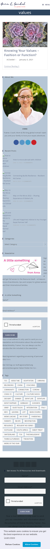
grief (6, 408)
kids (6, 412)
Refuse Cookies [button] (12, 544)
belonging (9, 385)
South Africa (22, 430)
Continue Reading (11, 66)
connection (23, 390)
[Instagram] (22, 142)
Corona (36, 390)
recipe (18, 421)
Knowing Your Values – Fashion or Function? (21, 52)
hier (34, 368)
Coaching (31, 385)
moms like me (10, 416)
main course (35, 412)
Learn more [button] (9, 538)
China (20, 385)
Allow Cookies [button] (31, 544)
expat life (29, 399)
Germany (24, 403)
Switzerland (9, 434)
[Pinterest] (33, 142)
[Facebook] (16, 142)
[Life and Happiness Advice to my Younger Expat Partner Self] (7, 222)
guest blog (18, 408)
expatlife (41, 399)
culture (19, 394)
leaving (15, 412)
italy (43, 408)
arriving (41, 381)
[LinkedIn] (28, 142)
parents (7, 421)
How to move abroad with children (27, 160)
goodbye (36, 403)
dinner (18, 399)
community (9, 390)
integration (32, 408)
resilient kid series (25, 425)
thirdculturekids (12, 439)
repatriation (30, 421)
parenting (36, 416)
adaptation (29, 381)
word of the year (11, 443)
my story (24, 416)
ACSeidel (11, 59)
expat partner (10, 403)
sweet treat (37, 430)
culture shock (33, 394)
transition (28, 439)
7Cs (5, 381)
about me (15, 381)
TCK (20, 434)
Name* (5, 300)
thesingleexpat (33, 434)
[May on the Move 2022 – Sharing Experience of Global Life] (7, 198)
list (24, 412)
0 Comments (28, 162)
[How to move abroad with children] (7, 161)
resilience (8, 425)
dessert (7, 399)
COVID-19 (8, 394)
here (8, 359)
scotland (8, 430)
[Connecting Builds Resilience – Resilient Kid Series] (7, 178)
